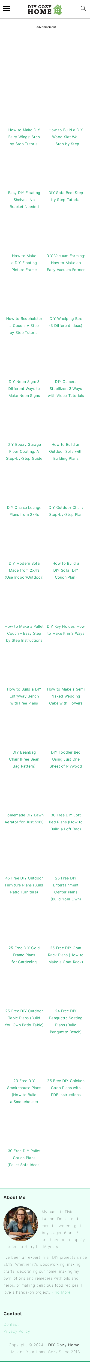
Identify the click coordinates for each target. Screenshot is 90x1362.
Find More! (61, 1292)
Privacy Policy (16, 1331)
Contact (11, 1324)
